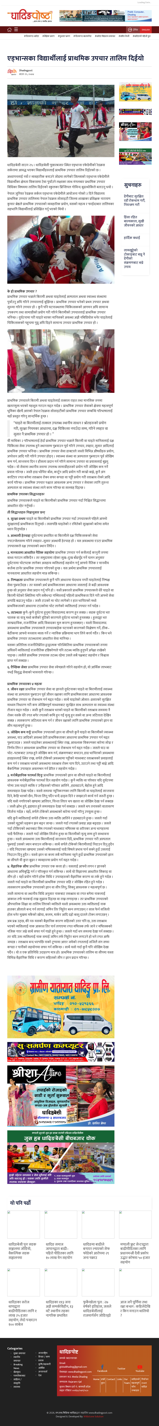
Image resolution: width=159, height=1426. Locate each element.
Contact (111, 1379)
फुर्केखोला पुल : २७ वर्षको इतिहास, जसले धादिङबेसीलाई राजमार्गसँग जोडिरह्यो (97, 1309)
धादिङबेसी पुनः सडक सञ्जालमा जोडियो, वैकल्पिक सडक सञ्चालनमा (22, 1251)
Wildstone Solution (93, 1417)
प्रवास (40, 1360)
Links (119, 1379)
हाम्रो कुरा (103, 1381)
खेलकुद (17, 1372)
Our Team (127, 1381)
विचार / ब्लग (44, 1357)
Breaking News (18, 1366)
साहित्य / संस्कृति (17, 1381)
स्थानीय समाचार (17, 1359)
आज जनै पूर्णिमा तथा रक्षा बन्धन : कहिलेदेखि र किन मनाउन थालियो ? (135, 1309)
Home (96, 1379)
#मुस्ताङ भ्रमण (63, 36)
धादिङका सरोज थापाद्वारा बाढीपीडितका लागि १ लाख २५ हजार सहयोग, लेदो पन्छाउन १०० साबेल (23, 1313)
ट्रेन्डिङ (135, 30)
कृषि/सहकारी (44, 1364)
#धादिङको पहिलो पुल (141, 36)
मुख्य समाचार (19, 1353)
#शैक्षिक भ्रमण (48, 36)
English (146, 30)
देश (39, 1375)
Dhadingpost (26, 70)
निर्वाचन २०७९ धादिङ (144, 1383)
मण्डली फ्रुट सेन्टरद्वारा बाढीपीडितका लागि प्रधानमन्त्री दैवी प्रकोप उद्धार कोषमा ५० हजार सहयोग (135, 1253)
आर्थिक (41, 1368)
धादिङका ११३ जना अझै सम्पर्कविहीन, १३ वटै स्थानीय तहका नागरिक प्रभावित (59, 1309)
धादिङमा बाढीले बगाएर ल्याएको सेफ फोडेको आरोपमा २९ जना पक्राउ (96, 1251)
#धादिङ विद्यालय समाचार (104, 36)
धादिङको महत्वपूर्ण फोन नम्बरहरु (136, 1385)
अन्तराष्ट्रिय (42, 1353)
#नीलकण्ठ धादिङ (31, 36)
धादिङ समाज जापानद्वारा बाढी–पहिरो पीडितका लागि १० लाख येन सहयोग (59, 1251)
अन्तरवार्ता (42, 1372)
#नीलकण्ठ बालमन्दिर (82, 36)
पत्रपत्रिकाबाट (19, 1376)
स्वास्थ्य (17, 1387)
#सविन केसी (123, 36)
